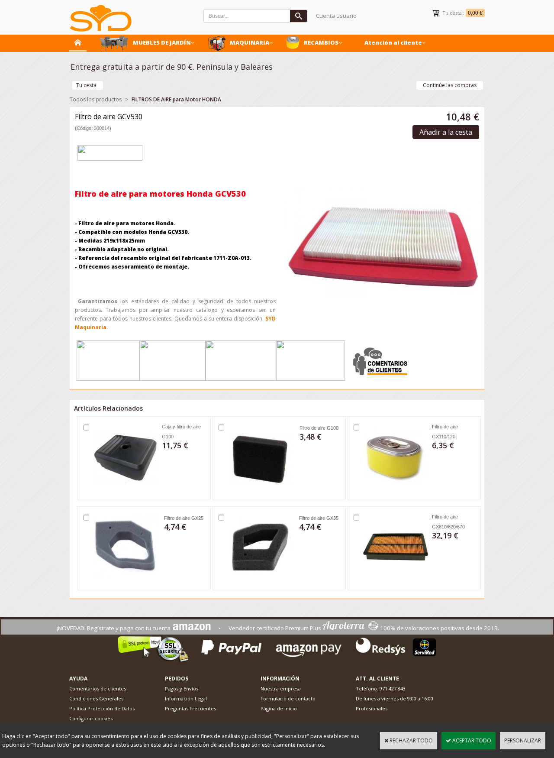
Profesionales (371, 708)
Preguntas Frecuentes (190, 708)
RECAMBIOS (321, 42)
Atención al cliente (393, 42)
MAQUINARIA (249, 42)
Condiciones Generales (96, 698)
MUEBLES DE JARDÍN (162, 42)
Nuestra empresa (281, 688)
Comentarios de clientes (97, 688)
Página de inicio (279, 708)
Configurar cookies (91, 718)
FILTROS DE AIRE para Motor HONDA (176, 99)
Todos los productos (96, 99)
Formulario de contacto (288, 698)
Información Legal (186, 698)
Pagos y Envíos (181, 688)
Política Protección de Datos (102, 708)
